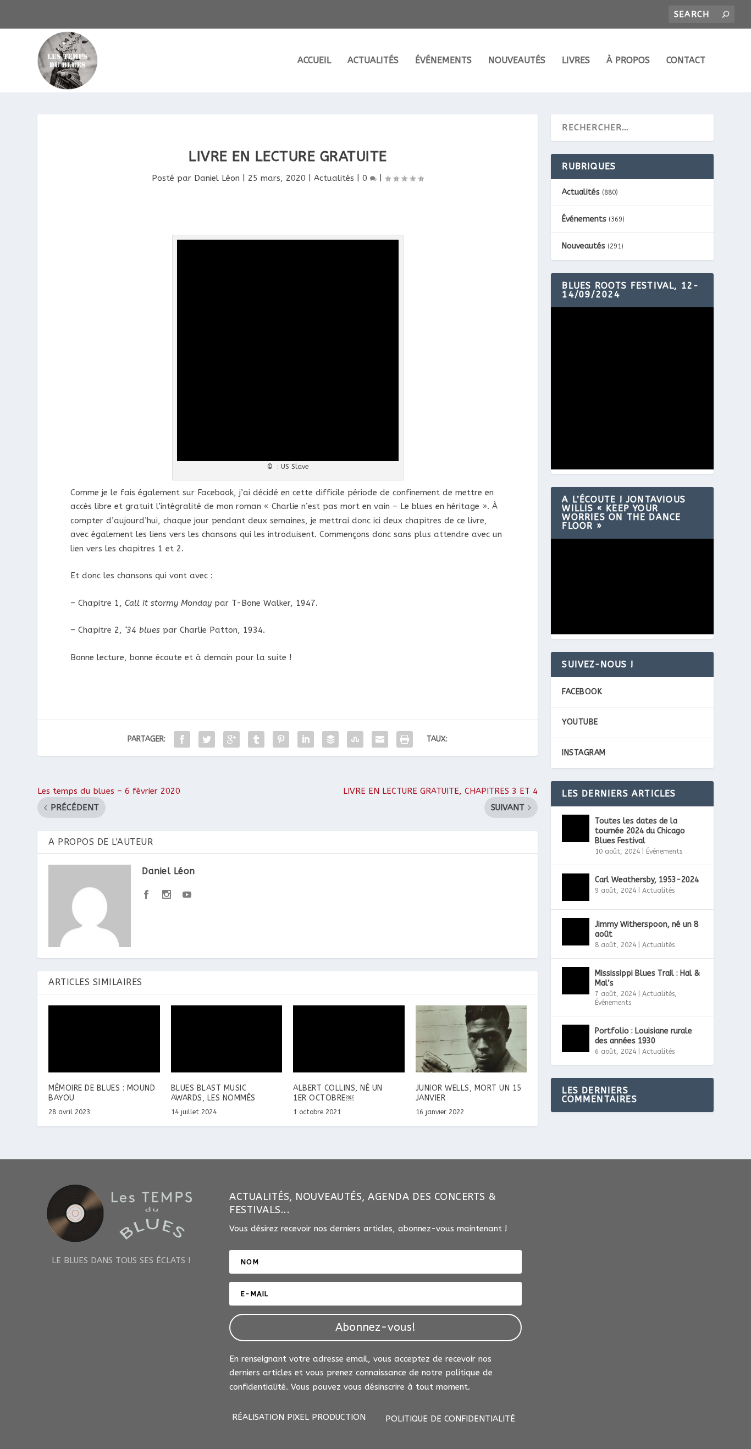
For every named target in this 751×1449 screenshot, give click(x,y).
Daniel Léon (217, 178)
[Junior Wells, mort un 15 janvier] (471, 1038)
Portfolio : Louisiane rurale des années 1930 (643, 1036)
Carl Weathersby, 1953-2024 (647, 879)
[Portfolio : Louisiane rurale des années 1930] (575, 1038)
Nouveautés (516, 60)
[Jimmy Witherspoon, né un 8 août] (575, 931)
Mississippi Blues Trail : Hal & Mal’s (647, 978)
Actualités (373, 60)
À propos (628, 60)
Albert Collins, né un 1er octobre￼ (338, 1093)
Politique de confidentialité (450, 1419)
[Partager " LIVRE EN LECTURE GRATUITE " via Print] (405, 739)
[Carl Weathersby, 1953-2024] (575, 887)
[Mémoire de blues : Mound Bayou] (104, 1038)
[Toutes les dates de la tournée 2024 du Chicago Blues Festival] (575, 828)
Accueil (314, 60)
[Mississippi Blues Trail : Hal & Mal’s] (575, 980)
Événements (443, 60)
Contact (685, 60)
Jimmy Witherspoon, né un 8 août (646, 929)
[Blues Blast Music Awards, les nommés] (227, 1038)
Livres (576, 60)
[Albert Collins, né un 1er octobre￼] (349, 1038)
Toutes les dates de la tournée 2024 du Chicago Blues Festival (640, 830)
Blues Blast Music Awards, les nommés (213, 1093)
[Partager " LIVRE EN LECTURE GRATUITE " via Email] (380, 739)
